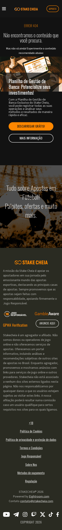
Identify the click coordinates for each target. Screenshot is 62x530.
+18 (31, 423)
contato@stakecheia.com (36, 501)
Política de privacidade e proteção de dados (31, 439)
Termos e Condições (31, 448)
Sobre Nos (31, 464)
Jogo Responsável (31, 456)
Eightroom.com (39, 496)
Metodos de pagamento (31, 473)
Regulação (31, 481)
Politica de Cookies (31, 431)
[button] (4, 8)
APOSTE (52, 9)
